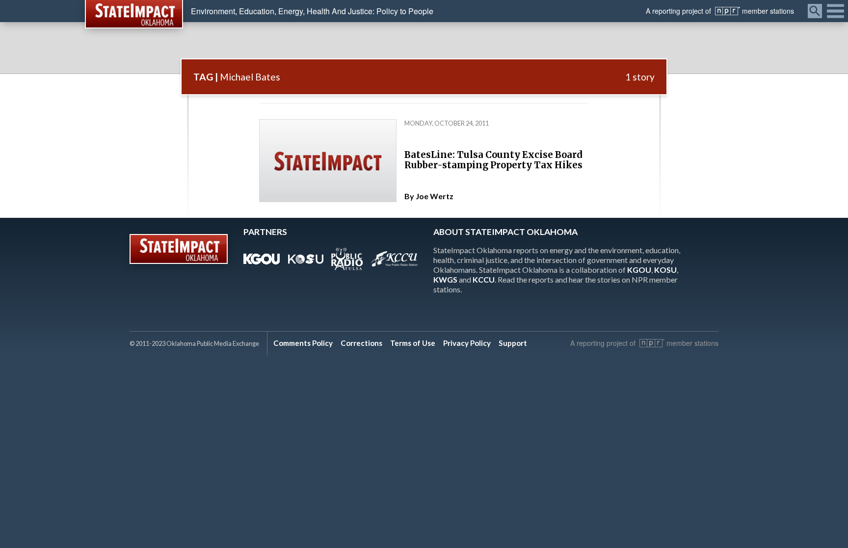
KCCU (484, 279)
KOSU (665, 269)
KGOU (639, 269)
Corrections (361, 343)
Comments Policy (303, 343)
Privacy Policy (467, 343)
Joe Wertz (434, 196)
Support (513, 343)
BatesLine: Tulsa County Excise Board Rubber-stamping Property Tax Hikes (493, 160)
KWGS (445, 279)
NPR (727, 11)
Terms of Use (412, 343)
